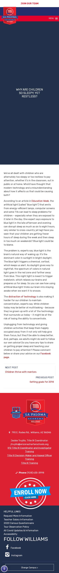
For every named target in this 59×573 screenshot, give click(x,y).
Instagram (16, 555)
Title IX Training (29, 463)
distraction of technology (22, 296)
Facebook (16, 548)
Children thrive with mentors (20, 372)
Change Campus (29, 567)
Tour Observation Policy (16, 526)
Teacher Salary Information (18, 519)
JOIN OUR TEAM (30, 3)
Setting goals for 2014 (42, 382)
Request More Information (18, 515)
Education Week (40, 201)
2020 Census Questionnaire (19, 523)
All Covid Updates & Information (21, 530)
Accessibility (10, 534)
